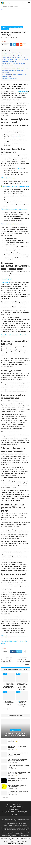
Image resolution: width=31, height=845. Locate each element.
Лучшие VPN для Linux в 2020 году (16, 740)
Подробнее (20, 843)
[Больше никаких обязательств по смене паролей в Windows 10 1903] (4, 786)
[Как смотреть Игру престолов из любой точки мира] (4, 748)
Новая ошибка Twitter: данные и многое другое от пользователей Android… (17, 760)
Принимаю (12, 843)
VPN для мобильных (8, 812)
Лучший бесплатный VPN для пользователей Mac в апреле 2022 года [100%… (19, 772)
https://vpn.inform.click (19, 825)
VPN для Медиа (22, 812)
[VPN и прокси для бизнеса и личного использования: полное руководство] (9, 677)
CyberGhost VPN (23, 91)
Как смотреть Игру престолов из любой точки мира (17, 747)
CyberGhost (19, 168)
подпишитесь (15, 137)
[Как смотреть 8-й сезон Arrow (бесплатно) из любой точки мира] (15, 728)
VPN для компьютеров (7, 27)
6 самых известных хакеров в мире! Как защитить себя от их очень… (17, 779)
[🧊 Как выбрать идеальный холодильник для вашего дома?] (22, 695)
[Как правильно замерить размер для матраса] (9, 695)
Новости (14, 814)
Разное (4, 673)
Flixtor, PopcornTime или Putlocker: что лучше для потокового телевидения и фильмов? (23, 662)
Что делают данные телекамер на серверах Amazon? (18, 766)
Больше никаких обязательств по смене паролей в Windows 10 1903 (17, 785)
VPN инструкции (5, 29)
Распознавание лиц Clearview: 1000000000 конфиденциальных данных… (18, 792)
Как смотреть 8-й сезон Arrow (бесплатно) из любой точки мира (15, 734)
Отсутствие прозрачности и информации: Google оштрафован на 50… (18, 753)
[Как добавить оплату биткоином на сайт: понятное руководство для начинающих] (22, 677)
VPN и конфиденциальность (18, 27)
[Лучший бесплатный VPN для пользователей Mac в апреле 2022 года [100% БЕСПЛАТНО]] (4, 774)
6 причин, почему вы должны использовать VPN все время (7, 661)
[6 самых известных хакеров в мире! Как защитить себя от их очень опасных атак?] (4, 780)
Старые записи (5, 797)
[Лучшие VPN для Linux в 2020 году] (4, 741)
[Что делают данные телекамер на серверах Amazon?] (4, 767)
